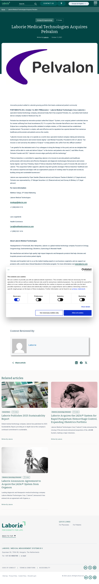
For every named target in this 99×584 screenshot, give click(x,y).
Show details (85, 307)
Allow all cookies (77, 313)
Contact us (48, 3)
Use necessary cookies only (49, 313)
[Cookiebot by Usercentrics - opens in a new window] (83, 269)
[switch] (38, 299)
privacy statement (78, 289)
